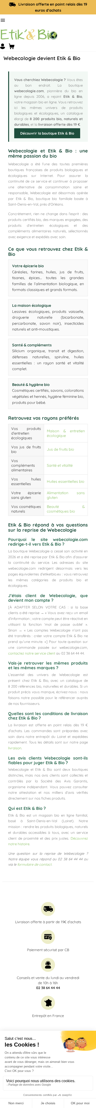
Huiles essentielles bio (65, 481)
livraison (14, 748)
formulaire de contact (34, 864)
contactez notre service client (31, 653)
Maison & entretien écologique (66, 433)
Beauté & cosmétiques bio (66, 508)
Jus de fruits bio (60, 449)
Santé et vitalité (60, 465)
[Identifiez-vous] (2, 46)
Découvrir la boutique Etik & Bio (47, 133)
